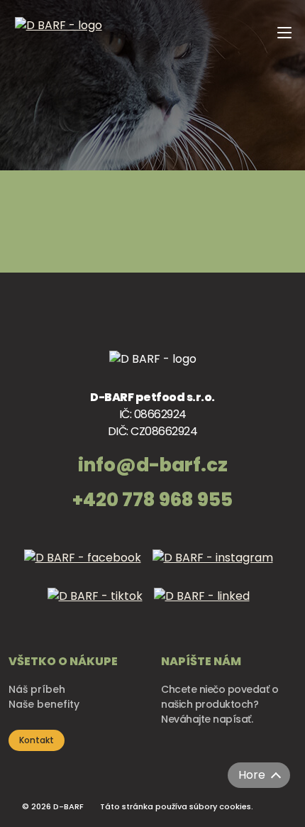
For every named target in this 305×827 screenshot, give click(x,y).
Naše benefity (44, 704)
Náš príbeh (37, 689)
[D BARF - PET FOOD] (58, 78)
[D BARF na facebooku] (87, 567)
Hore (251, 775)
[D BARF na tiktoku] (99, 606)
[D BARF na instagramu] (217, 567)
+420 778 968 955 (152, 500)
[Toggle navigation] (281, 73)
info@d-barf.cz (153, 465)
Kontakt (36, 740)
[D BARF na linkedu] (206, 606)
